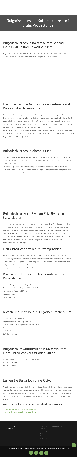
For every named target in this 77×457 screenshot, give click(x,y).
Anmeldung (43, 431)
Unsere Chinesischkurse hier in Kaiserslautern (21, 412)
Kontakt (42, 428)
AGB (41, 433)
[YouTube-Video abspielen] (38, 80)
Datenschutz (44, 436)
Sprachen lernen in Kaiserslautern (51, 426)
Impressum (43, 438)
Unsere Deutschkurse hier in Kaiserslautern (20, 410)
